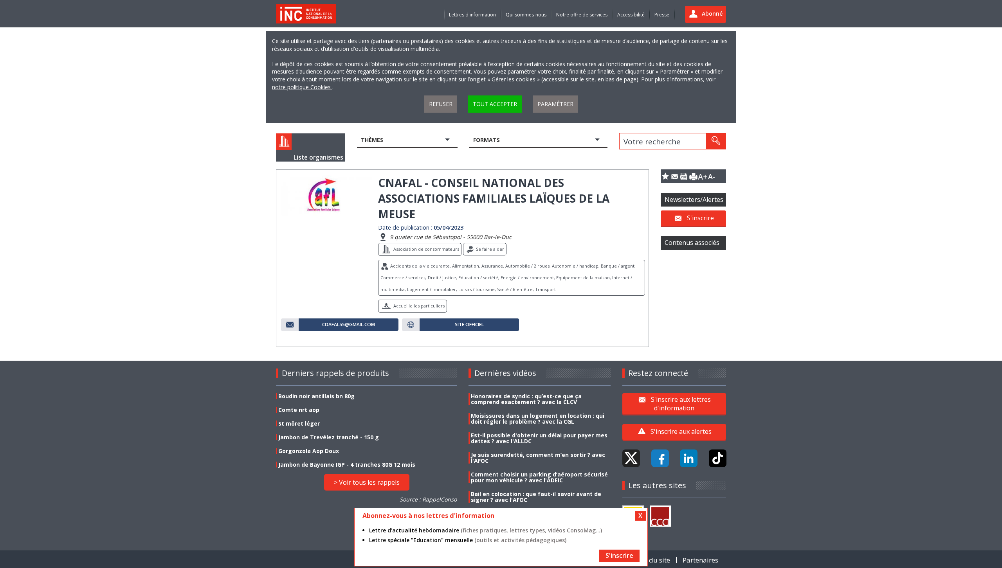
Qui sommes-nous (526, 14)
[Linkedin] (688, 458)
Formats (486, 140)
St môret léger (299, 423)
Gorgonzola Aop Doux (308, 451)
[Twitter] (631, 458)
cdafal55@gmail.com (348, 324)
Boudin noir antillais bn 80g (316, 396)
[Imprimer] (693, 176)
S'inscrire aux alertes (681, 431)
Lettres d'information (472, 14)
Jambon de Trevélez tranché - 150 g (328, 437)
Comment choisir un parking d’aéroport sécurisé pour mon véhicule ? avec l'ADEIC (539, 477)
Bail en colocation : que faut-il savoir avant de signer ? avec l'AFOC (536, 496)
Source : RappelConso (428, 499)
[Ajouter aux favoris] (665, 176)
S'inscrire (700, 218)
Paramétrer (555, 104)
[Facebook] (660, 458)
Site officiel (469, 324)
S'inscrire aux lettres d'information (681, 403)
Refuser (440, 104)
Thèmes (372, 140)
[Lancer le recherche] (716, 141)
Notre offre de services (581, 14)
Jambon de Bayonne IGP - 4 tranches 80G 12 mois (346, 464)
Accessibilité (631, 14)
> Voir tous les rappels (367, 482)
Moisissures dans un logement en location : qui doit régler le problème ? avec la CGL (537, 418)
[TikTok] (717, 458)
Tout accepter (495, 104)
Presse (661, 14)
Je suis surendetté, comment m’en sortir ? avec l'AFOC (538, 457)
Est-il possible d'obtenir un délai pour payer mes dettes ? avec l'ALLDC (539, 438)
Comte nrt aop (298, 409)
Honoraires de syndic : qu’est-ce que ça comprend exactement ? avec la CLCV (526, 399)
